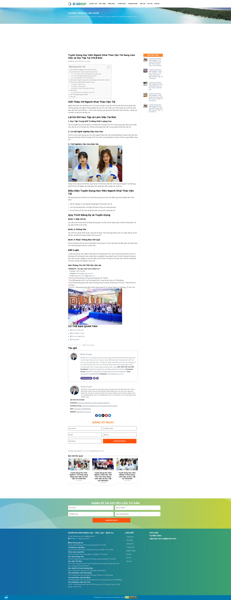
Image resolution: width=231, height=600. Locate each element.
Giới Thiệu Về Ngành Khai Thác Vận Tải (83, 69)
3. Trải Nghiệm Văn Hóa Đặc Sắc (83, 78)
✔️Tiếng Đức (74, 339)
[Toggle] (144, 544)
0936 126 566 (80, 271)
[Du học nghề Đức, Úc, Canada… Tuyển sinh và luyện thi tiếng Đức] (77, 3)
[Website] (97, 378)
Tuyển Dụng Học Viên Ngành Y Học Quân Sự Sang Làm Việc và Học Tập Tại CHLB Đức (156, 97)
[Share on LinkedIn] (109, 415)
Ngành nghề (132, 3)
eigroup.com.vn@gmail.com (85, 276)
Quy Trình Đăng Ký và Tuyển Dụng (82, 82)
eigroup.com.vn (84, 538)
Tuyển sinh (122, 3)
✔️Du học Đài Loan (77, 330)
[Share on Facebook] (96, 415)
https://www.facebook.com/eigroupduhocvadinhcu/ (106, 369)
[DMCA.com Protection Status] (131, 597)
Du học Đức (85, 451)
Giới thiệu (102, 3)
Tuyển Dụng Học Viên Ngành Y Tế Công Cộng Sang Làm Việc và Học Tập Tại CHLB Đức (155, 62)
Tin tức (150, 3)
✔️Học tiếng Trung (77, 333)
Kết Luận (73, 90)
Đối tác (143, 3)
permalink (101, 451)
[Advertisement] (115, 39)
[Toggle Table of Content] (108, 67)
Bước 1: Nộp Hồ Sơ (79, 84)
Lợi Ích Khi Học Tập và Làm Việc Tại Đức (84, 72)
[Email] (94, 378)
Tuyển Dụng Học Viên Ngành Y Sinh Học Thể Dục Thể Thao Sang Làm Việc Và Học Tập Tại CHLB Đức (156, 74)
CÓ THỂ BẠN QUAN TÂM (79, 94)
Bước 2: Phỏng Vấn (80, 86)
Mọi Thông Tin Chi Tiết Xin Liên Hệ (83, 92)
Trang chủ (93, 3)
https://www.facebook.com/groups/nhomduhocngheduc (106, 371)
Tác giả (72, 97)
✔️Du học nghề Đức (77, 336)
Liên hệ (156, 3)
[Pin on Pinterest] (106, 415)
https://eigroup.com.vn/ (84, 273)
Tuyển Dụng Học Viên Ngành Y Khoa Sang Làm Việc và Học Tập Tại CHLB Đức (156, 86)
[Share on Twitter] (99, 415)
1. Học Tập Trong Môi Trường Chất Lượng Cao (87, 74)
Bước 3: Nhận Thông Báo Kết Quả (84, 88)
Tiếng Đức (111, 3)
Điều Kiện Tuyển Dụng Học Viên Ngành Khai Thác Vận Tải (90, 80)
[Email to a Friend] (103, 415)
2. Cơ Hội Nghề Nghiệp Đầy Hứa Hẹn (84, 76)
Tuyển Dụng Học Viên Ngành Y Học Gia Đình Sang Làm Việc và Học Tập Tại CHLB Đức (156, 108)
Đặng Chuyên (87, 61)
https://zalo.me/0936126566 (90, 374)
